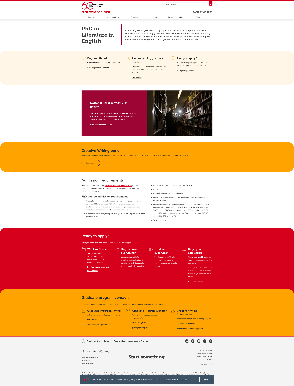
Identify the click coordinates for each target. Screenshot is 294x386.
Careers (107, 341)
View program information (101, 124)
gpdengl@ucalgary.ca (141, 327)
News (156, 17)
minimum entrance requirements (118, 185)
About (181, 17)
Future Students (88, 17)
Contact (198, 17)
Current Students (112, 17)
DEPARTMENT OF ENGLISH (96, 12)
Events (170, 17)
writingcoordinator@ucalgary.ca (190, 328)
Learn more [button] (91, 163)
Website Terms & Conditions (176, 379)
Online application (195, 281)
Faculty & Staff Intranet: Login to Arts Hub (131, 341)
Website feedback (87, 363)
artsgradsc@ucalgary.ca (97, 324)
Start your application (185, 70)
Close (205, 379)
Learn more (136, 77)
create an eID (197, 257)
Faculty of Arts (202, 12)
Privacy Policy (86, 360)
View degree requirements (98, 67)
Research (134, 17)
